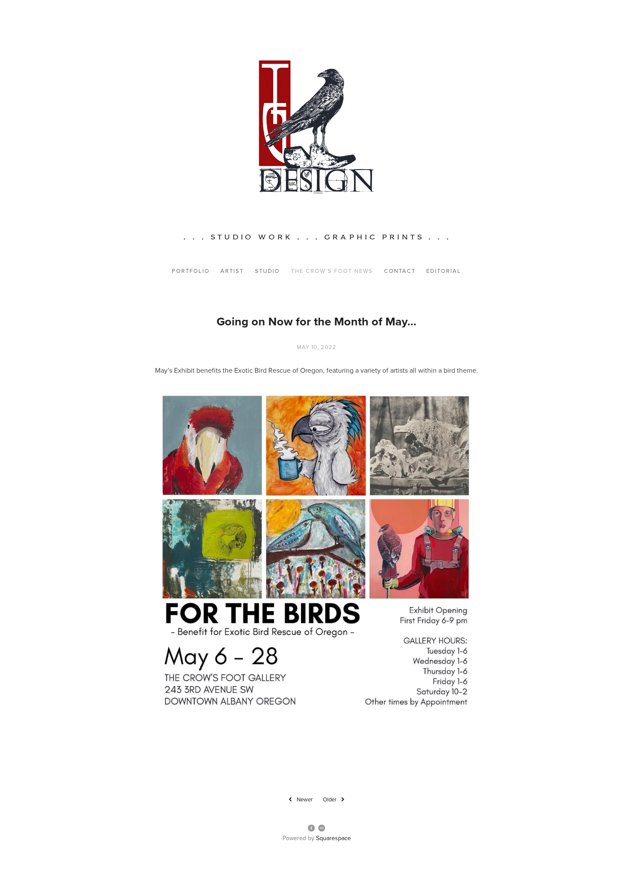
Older (329, 799)
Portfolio (191, 271)
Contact (400, 271)
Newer (305, 799)
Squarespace (333, 838)
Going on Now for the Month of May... (316, 321)
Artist (232, 271)
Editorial (443, 271)
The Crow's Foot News (332, 271)
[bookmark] (316, 125)
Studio (267, 271)
